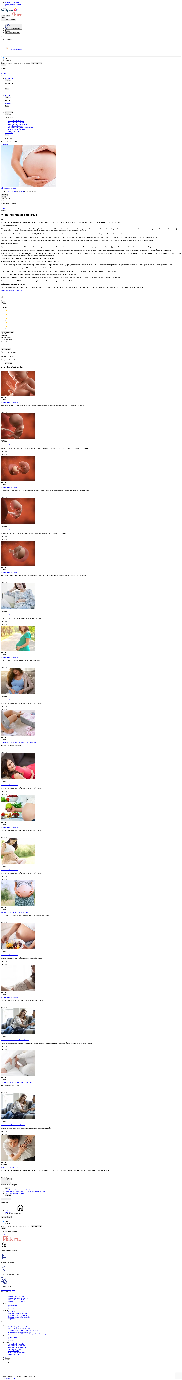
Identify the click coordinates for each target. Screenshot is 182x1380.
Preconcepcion (12, 1305)
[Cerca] (1, 75)
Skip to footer (9, 6)
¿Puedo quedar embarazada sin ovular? (20, 1332)
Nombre (3, 337)
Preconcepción (12, 1337)
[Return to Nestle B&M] (9, 11)
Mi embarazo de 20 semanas (9, 700)
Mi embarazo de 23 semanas (9, 785)
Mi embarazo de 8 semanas (9, 530)
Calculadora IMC (13, 1351)
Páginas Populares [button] (6, 1291)
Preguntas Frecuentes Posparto (17, 1315)
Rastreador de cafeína (14, 1354)
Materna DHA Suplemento (16, 1296)
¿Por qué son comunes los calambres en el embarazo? (17, 1082)
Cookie (7, 1188)
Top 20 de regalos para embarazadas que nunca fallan (24, 1330)
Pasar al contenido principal (13, 4)
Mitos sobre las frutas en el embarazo (19, 1328)
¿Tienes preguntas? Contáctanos (14, 1193)
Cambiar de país (5, 144)
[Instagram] (7, 1375)
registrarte (21, 191)
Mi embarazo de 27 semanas (9, 827)
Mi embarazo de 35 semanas (9, 657)
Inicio (6, 1357)
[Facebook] (3, 1375)
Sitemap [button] (3, 1322)
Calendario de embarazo (15, 1349)
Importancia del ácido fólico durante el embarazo (15, 912)
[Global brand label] (12, 1368)
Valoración (4, 334)
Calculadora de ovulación (16, 1344)
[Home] (19, 15)
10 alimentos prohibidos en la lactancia (19, 1327)
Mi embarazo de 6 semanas (9, 487)
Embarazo (11, 1307)
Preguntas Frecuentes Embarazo (17, 1313)
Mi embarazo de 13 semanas (9, 615)
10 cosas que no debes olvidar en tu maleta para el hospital (18, 742)
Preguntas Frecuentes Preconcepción (19, 1317)
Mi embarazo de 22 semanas (9, 955)
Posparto (11, 1308)
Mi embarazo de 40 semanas (9, 402)
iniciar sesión (12, 191)
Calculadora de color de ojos (16, 1346)
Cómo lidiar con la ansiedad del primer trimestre (15, 1040)
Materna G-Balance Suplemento (18, 1298)
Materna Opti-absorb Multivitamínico (19, 1300)
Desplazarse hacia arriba (12, 2)
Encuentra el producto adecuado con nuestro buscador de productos (25, 1191)
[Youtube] (15, 1375)
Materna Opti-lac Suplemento (17, 1301)
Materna (7, 58)
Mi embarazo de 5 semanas (9, 572)
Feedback (8, 1195)
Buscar (3, 63)
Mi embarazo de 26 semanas (9, 870)
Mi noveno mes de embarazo (9, 1167)
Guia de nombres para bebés (16, 1352)
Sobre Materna (12, 1312)
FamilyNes (8, 60)
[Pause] (3, 200)
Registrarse (11, 1319)
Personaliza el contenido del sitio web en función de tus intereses (24, 1190)
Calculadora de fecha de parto (17, 1347)
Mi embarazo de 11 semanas (9, 445)
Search (3, 1226)
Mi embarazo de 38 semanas (9, 997)
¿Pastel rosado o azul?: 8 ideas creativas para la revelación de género (28, 1334)
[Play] (1, 200)
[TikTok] (11, 1375)
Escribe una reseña (6, 339)
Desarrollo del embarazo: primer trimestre (13, 1125)
